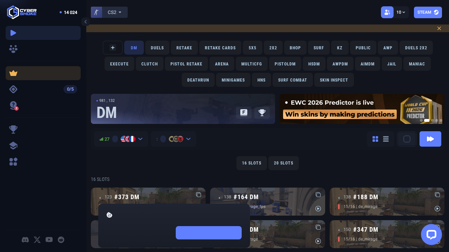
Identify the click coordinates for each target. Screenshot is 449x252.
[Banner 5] (441, 120)
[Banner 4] (436, 120)
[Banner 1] (421, 120)
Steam (424, 12)
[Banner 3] (432, 120)
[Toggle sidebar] (85, 22)
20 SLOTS (283, 163)
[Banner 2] (427, 120)
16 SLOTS (251, 163)
